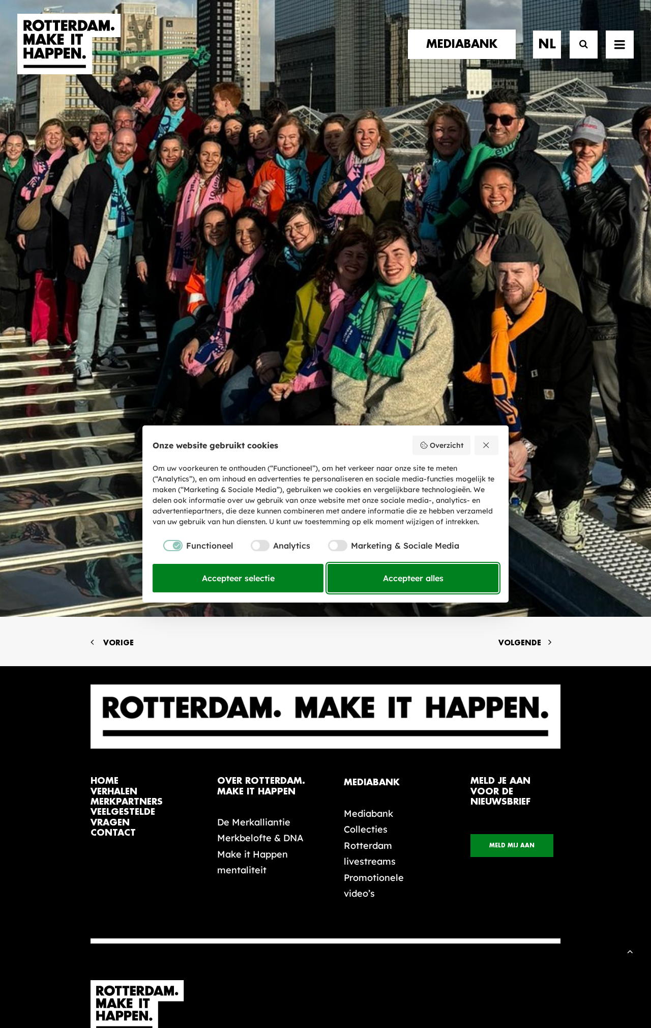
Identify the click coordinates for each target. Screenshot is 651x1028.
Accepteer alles (413, 578)
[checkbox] (193, 545)
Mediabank (368, 813)
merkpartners (127, 801)
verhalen (114, 791)
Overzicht (446, 445)
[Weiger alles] (487, 445)
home (105, 781)
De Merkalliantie (253, 822)
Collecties (366, 829)
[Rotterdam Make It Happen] (69, 44)
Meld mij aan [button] (512, 845)
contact (113, 833)
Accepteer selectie (238, 578)
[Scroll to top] (630, 950)
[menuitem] (465, 44)
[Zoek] (579, 45)
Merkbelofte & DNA (260, 838)
